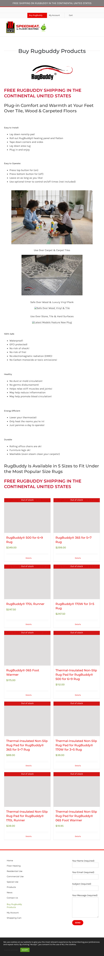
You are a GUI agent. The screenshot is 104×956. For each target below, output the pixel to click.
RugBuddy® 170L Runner (25, 604)
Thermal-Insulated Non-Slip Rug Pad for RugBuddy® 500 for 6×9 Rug (76, 675)
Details (29, 558)
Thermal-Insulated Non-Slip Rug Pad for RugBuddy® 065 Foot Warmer (76, 816)
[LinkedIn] (11, 924)
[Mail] (15, 924)
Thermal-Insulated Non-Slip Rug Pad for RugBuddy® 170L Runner (27, 816)
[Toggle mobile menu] (99, 27)
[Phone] (19, 924)
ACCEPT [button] (25, 950)
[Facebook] (7, 924)
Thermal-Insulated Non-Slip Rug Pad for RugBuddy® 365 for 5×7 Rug (27, 745)
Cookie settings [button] (11, 950)
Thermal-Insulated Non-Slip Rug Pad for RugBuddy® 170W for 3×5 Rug (76, 745)
